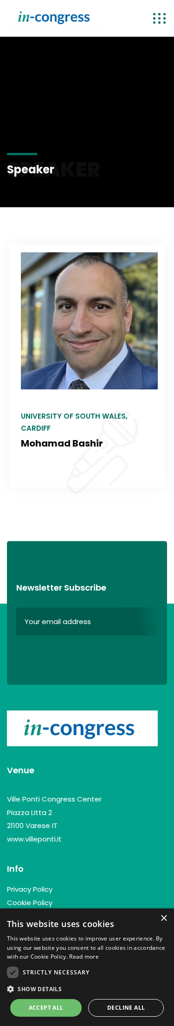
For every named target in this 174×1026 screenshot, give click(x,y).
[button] (87, 989)
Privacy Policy (29, 889)
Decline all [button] (126, 1008)
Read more (84, 956)
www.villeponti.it (34, 839)
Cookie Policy (29, 903)
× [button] (163, 918)
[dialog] (87, 967)
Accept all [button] (46, 1008)
